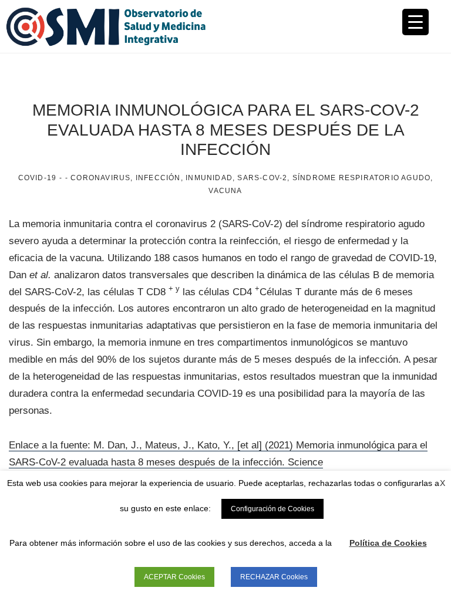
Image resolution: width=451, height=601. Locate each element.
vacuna (225, 191)
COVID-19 (37, 178)
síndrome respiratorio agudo (361, 178)
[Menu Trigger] (415, 22)
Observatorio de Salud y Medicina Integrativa (116, 26)
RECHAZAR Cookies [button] (274, 577)
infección (158, 178)
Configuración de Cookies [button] (272, 509)
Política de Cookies (388, 543)
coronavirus (100, 178)
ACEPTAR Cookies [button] (174, 577)
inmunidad (209, 178)
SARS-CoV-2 (262, 178)
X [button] (442, 483)
